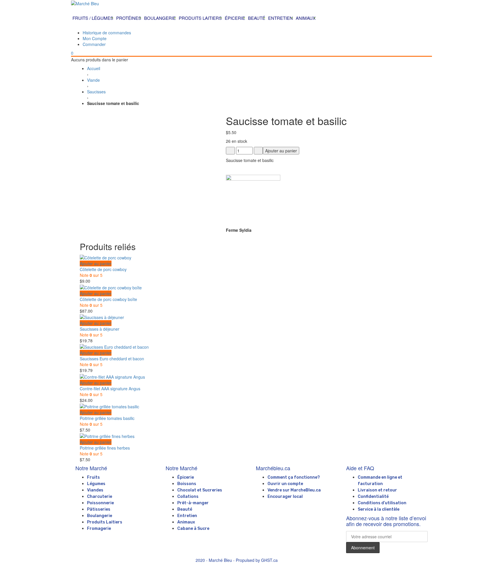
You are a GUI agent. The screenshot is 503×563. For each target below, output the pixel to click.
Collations (188, 496)
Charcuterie (99, 496)
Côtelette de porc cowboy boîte (108, 299)
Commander (94, 44)
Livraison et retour (377, 490)
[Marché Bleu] (251, 3)
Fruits (93, 477)
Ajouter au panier (281, 151)
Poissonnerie (100, 502)
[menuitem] (93, 18)
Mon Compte (95, 38)
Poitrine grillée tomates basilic (107, 418)
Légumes (96, 483)
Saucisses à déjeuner (99, 329)
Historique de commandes (107, 32)
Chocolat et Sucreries (199, 490)
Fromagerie (99, 528)
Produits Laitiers (104, 522)
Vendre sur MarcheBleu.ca (294, 490)
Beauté (184, 509)
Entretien (187, 515)
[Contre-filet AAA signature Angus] (112, 376)
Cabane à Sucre (193, 528)
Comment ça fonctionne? (294, 477)
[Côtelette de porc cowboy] (105, 257)
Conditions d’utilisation (382, 502)
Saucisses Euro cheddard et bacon (112, 358)
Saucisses (96, 92)
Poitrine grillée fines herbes (105, 448)
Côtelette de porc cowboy (103, 269)
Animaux (186, 522)
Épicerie (185, 477)
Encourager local (285, 496)
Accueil (93, 68)
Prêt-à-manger (193, 502)
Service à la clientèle (378, 509)
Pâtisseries (98, 509)
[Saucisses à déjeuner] (102, 317)
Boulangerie (99, 515)
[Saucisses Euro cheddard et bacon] (114, 346)
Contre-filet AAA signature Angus (110, 388)
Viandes (95, 490)
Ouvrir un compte (285, 483)
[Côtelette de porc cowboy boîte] (111, 287)
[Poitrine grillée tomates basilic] (109, 406)
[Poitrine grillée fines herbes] (107, 436)
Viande (93, 80)
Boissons (186, 483)
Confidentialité (373, 496)
